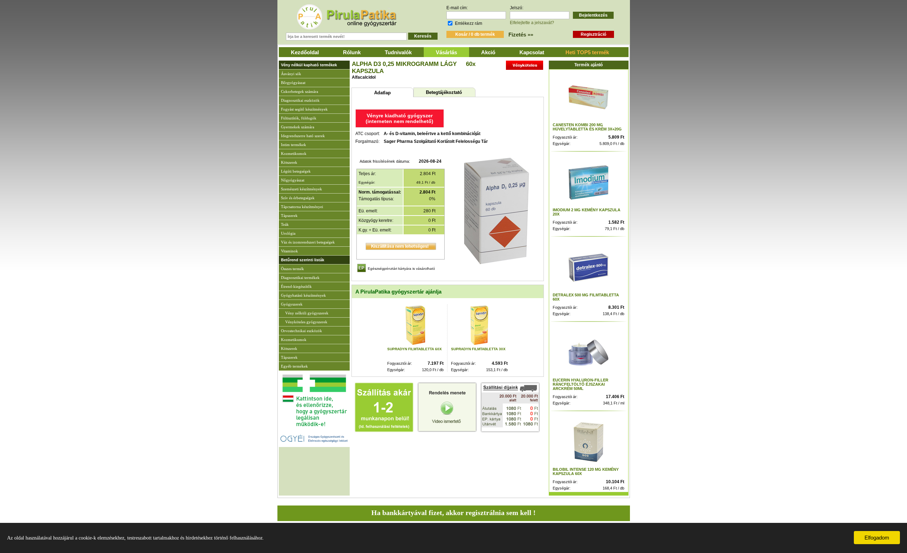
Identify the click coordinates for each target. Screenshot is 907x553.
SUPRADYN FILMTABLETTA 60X (414, 349)
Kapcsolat (531, 52)
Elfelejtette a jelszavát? (532, 22)
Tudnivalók (398, 52)
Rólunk (352, 52)
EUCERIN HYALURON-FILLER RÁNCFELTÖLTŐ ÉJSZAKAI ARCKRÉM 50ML (580, 384)
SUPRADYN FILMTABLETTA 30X (478, 349)
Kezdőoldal (305, 52)
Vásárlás (446, 52)
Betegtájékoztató (444, 92)
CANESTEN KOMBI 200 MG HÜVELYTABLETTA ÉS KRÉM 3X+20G (587, 127)
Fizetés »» (520, 35)
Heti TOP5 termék (587, 52)
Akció (488, 52)
